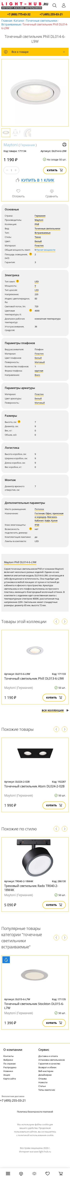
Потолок (39, 509)
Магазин (52, 516)
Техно (38, 237)
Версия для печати (64, 145)
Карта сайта (9, 1078)
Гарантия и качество (49, 1063)
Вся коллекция (53, 710)
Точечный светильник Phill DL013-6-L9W (34, 678)
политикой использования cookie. (36, 1135)
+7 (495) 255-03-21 (51, 14)
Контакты (8, 1056)
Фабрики (8, 1059)
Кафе (47, 520)
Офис (48, 513)
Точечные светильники (41, 21)
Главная (6, 21)
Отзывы (42, 1078)
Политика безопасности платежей (35, 1111)
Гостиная (40, 513)
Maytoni (11, 144)
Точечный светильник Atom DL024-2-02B (34, 786)
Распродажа (9, 1067)
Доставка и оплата (48, 1056)
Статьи (42, 1086)
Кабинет (39, 520)
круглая (39, 370)
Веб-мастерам (45, 1071)
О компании (12, 1050)
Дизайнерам (45, 1074)
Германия (27, 145)
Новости (42, 1082)
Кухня (54, 520)
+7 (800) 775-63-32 (18, 14)
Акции (6, 1074)
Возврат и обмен (47, 1067)
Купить (52, 170)
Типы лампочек (46, 1089)
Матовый (40, 362)
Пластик (39, 245)
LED (37, 281)
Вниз (37, 374)
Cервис (43, 1050)
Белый (38, 241)
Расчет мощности (45, 249)
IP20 (37, 524)
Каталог (19, 21)
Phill (37, 224)
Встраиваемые (11, 24)
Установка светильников (51, 1059)
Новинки (8, 1071)
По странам (9, 1063)
